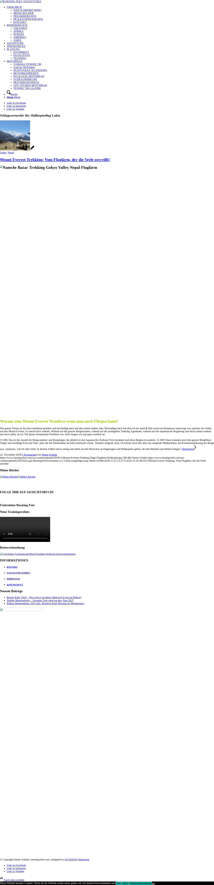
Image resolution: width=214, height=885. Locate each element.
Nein (125, 883)
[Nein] (153, 883)
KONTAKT (12, 567)
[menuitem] (110, 15)
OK (118, 883)
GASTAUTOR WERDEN (18, 573)
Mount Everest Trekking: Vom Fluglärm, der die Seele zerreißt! (55, 159)
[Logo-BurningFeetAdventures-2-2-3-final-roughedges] (20, 1)
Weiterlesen (188, 449)
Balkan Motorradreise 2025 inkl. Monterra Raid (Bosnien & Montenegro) (45, 603)
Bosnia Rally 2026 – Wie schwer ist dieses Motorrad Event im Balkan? (44, 597)
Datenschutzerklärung (140, 883)
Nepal (11, 152)
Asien (3, 152)
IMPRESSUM (13, 579)
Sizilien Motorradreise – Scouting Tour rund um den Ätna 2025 (40, 600)
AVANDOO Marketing (76, 859)
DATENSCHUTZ (15, 584)
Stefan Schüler (49, 454)
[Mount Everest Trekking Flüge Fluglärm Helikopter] (17, 149)
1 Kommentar (29, 454)
